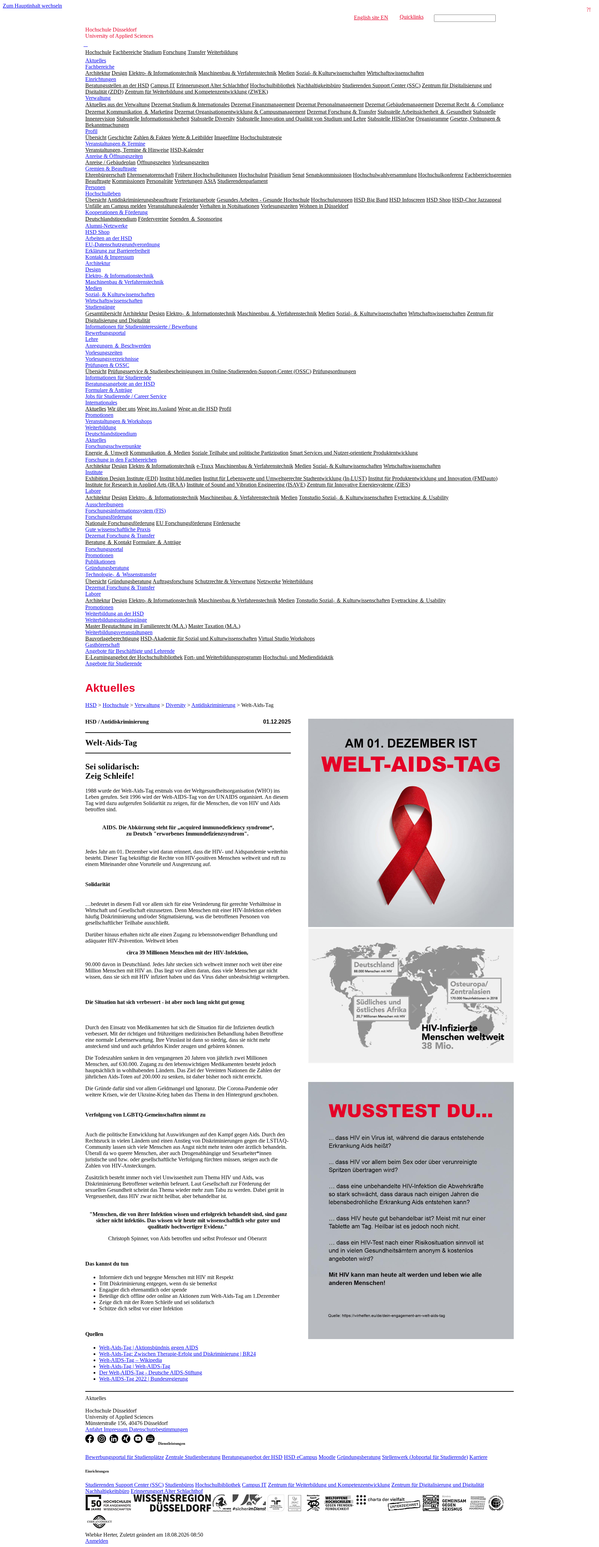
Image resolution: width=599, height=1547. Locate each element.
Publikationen (100, 562)
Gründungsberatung (107, 568)
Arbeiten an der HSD (108, 238)
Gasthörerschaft (102, 645)
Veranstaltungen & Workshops (118, 421)
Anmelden (96, 1541)
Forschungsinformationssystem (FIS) (125, 511)
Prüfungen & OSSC (107, 365)
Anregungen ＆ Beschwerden (118, 346)
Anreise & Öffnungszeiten (114, 156)
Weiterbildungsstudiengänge (116, 620)
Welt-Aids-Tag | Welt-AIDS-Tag (134, 1366)
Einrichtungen (100, 79)
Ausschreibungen (104, 504)
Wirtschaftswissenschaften (113, 301)
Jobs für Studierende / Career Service (125, 396)
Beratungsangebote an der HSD (120, 384)
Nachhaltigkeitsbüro (107, 1491)
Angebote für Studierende (113, 663)
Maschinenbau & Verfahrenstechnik (124, 282)
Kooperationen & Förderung (116, 212)
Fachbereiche (127, 52)
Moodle (327, 1457)
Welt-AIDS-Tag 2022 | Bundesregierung (143, 1379)
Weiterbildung (222, 52)
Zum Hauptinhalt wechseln (32, 6)
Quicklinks (412, 17)
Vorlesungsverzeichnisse (112, 359)
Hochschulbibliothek (218, 1485)
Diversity (176, 705)
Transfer (197, 52)
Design (93, 269)
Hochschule (98, 52)
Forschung (174, 52)
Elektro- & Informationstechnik (119, 276)
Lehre (91, 339)
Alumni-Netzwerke (106, 226)
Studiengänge (100, 307)
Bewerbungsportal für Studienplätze (124, 1457)
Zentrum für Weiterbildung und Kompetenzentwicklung (329, 1485)
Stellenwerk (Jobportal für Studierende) (425, 1457)
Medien (93, 288)
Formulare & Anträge (108, 390)
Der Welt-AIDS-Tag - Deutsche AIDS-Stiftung (150, 1372)
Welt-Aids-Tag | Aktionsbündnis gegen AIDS (148, 1348)
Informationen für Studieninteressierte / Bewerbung (141, 327)
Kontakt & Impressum (109, 257)
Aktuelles (95, 60)
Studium (152, 52)
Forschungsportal (104, 549)
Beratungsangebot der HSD (252, 1457)
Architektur (97, 263)
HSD (91, 705)
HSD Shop (97, 232)
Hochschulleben (103, 193)
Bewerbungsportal (105, 333)
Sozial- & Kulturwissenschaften (120, 294)
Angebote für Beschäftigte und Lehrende (130, 651)
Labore (93, 491)
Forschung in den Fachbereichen (121, 460)
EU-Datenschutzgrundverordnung (122, 244)
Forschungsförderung (108, 517)
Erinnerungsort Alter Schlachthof (167, 1491)
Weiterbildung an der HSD (114, 614)
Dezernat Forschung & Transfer (120, 536)
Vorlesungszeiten (103, 353)
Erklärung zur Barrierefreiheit (117, 251)
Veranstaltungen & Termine (115, 144)
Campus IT (254, 1485)
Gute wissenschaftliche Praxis (117, 529)
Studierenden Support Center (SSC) (124, 1485)
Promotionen (99, 415)
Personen (95, 187)
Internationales (101, 402)
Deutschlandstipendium (111, 434)
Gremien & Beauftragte (111, 169)
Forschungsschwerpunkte (113, 446)
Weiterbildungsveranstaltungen (119, 632)
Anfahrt (94, 1429)
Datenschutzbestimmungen (158, 1429)
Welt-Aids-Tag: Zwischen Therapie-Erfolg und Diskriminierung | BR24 (177, 1354)
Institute (94, 472)
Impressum (116, 1429)
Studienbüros (179, 1485)
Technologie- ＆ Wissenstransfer (120, 574)
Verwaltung (98, 98)
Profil (91, 131)
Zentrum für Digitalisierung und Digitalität (437, 1485)
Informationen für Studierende (118, 378)
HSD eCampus (300, 1457)
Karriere (478, 1457)
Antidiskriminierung (213, 705)
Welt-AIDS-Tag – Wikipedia (130, 1360)
